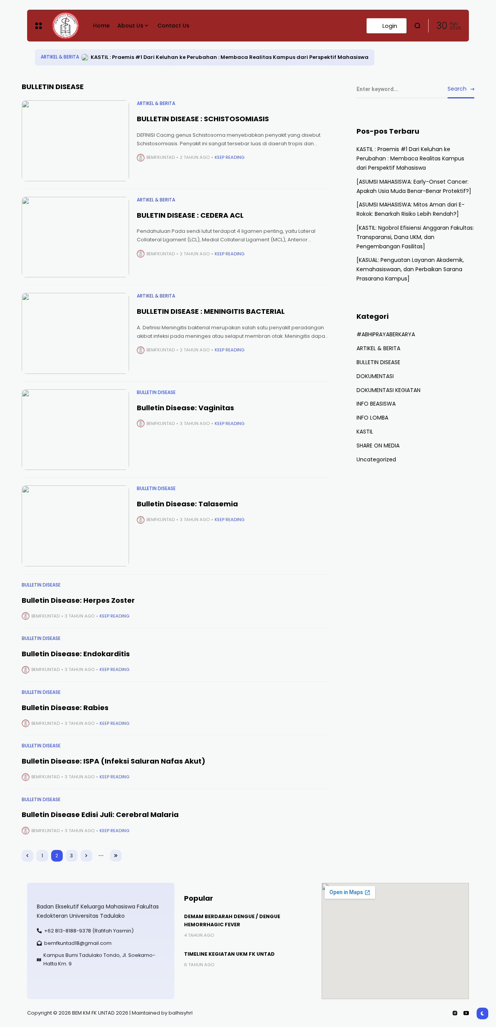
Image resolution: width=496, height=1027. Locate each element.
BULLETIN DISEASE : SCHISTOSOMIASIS (203, 119)
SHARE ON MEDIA (378, 445)
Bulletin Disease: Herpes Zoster (78, 600)
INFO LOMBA (372, 417)
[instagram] (455, 1013)
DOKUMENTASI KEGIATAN (388, 390)
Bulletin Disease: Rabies (65, 707)
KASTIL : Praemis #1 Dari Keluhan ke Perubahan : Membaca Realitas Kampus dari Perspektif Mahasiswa (230, 57)
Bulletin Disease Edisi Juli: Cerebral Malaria (100, 814)
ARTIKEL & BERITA (60, 57)
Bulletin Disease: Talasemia (187, 504)
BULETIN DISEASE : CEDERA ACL (190, 215)
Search (457, 89)
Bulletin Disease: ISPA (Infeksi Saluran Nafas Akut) (113, 761)
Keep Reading (230, 157)
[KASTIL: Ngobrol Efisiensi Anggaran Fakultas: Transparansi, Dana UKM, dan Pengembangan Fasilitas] (415, 237)
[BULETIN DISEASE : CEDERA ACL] (75, 237)
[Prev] (27, 856)
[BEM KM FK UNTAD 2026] (65, 25)
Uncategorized (376, 459)
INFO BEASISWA (376, 404)
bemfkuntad (160, 157)
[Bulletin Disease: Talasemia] (75, 525)
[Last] (116, 856)
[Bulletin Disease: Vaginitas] (75, 429)
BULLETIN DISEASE (156, 392)
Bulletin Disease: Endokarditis (76, 654)
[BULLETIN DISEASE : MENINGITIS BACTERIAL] (75, 333)
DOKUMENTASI (375, 376)
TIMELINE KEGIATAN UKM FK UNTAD (229, 954)
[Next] (86, 856)
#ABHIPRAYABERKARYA (385, 334)
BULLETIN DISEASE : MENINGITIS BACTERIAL (211, 311)
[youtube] (466, 1013)
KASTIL (364, 431)
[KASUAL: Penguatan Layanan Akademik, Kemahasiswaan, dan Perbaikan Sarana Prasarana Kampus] (410, 269)
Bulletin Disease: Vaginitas (185, 408)
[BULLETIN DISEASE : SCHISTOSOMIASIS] (75, 140)
